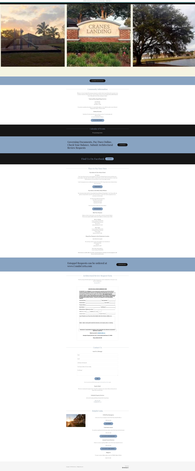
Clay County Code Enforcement (108, 436)
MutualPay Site (97, 208)
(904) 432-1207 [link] (97, 400)
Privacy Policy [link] (101, 382)
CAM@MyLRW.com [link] (97, 402)
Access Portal (122, 144)
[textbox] (97, 354)
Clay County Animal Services (108, 448)
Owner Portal (97, 186)
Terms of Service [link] (106, 382)
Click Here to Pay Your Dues (97, 80)
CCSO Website (108, 423)
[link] (97, 282)
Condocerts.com (122, 264)
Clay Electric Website (97, 120)
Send (97, 378)
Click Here (109, 158)
